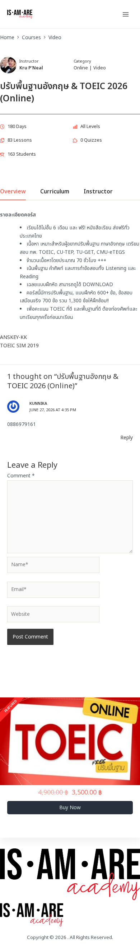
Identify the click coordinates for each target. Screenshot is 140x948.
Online (81, 68)
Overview (13, 192)
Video (99, 68)
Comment (21, 476)
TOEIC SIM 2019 (19, 345)
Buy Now (70, 807)
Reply (126, 437)
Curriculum (54, 192)
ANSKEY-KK (13, 337)
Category (82, 61)
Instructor (29, 61)
